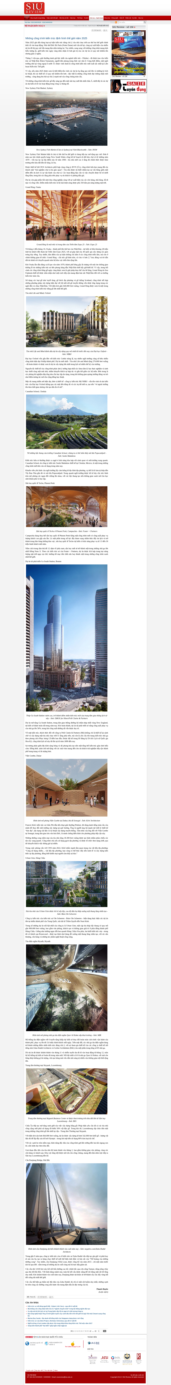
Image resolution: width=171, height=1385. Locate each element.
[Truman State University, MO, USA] (104, 1359)
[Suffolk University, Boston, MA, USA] (139, 1359)
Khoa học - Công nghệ (111, 18)
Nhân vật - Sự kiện (131, 18)
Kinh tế (122, 18)
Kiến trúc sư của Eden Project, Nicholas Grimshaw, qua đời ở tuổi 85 (52, 1321)
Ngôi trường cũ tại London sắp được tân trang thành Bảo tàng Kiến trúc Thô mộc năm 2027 (60, 1323)
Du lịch (86, 18)
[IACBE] (94, 1343)
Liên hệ (141, 1375)
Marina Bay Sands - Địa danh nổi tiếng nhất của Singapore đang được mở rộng (55, 1318)
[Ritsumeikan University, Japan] (93, 1359)
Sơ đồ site (134, 1375)
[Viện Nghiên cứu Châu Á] (54, 1343)
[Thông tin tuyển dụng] (129, 86)
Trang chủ (77, 25)
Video (56, 1370)
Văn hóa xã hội (63, 18)
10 (90, 1331)
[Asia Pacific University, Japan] (116, 1359)
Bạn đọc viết (39, 1370)
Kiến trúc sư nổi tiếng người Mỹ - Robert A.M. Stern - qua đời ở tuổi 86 (52, 1306)
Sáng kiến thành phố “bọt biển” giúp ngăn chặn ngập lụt (47, 1326)
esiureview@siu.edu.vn (64, 1377)
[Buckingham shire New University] (127, 1359)
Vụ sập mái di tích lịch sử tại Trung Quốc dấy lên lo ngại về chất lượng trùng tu (55, 1311)
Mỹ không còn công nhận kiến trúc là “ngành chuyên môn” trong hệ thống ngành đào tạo (59, 1309)
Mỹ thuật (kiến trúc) (34, 26)
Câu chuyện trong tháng (37, 18)
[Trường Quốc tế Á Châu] (34, 1343)
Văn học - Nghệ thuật (96, 18)
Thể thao (79, 18)
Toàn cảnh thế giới (52, 18)
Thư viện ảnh (48, 1370)
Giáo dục (72, 18)
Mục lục (140, 18)
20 (95, 1331)
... (93, 1331)
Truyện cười (29, 1370)
